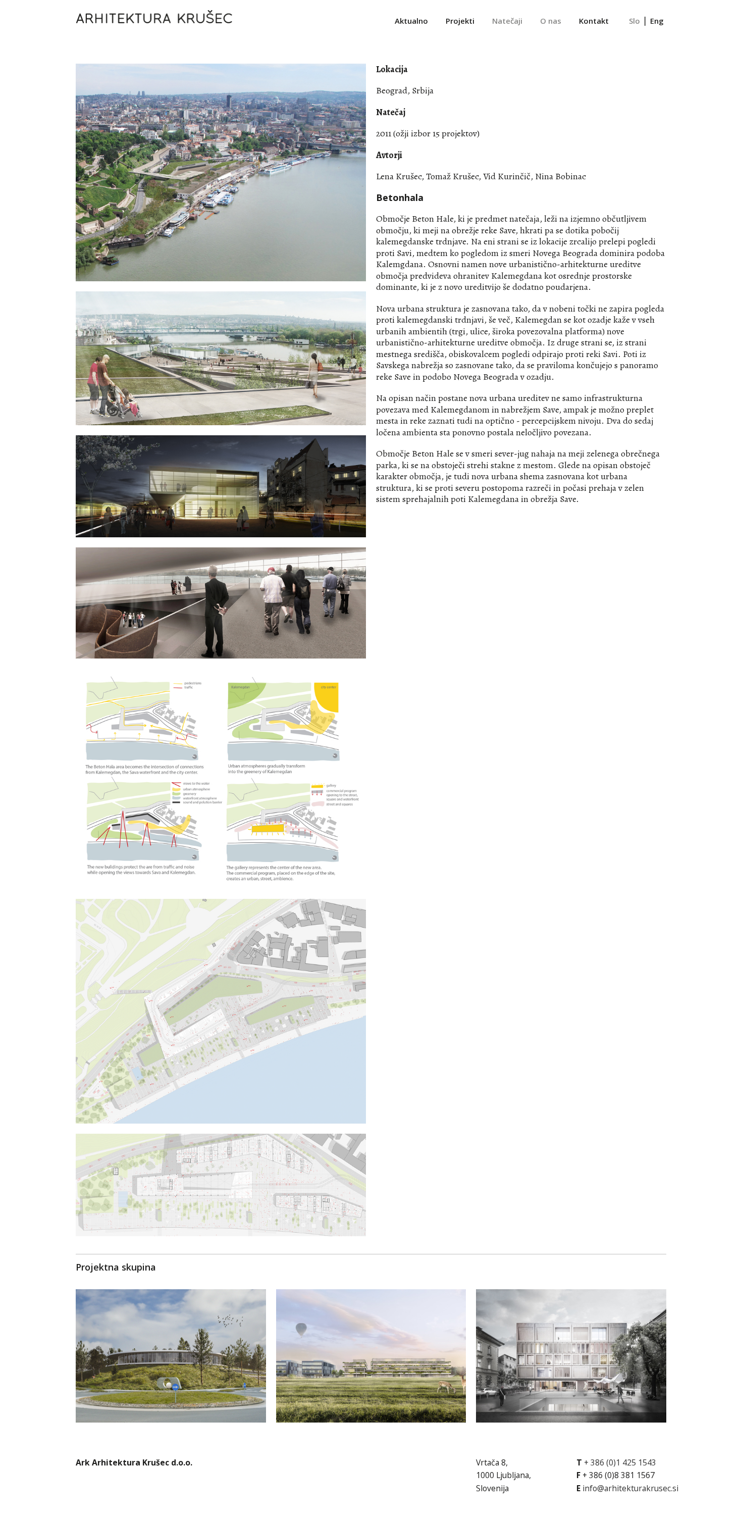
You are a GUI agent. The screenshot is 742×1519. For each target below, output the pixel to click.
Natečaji (507, 21)
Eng (657, 21)
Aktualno (411, 21)
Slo (634, 21)
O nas (550, 21)
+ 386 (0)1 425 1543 (620, 1462)
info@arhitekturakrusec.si (630, 1488)
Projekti (460, 21)
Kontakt (594, 21)
